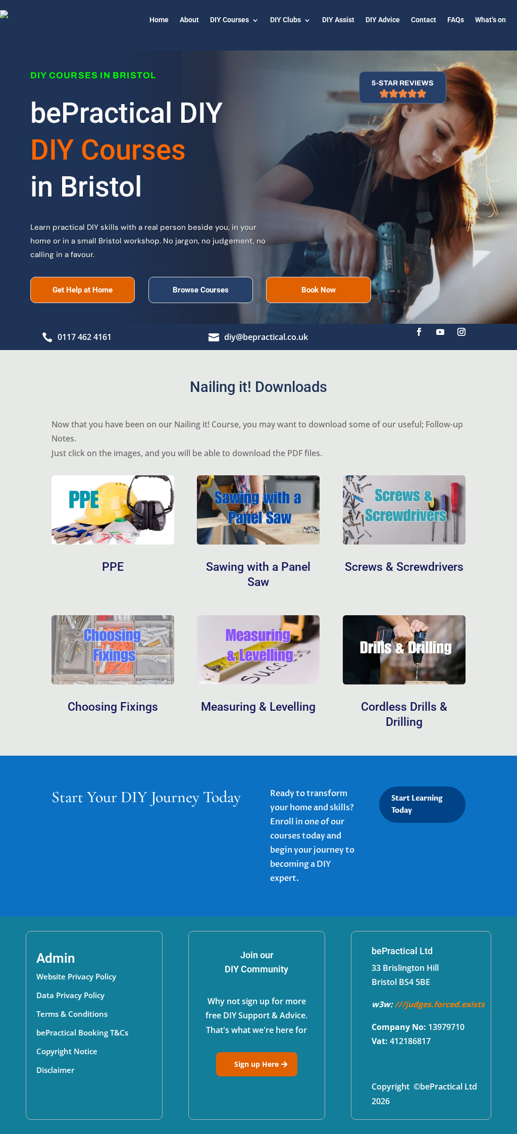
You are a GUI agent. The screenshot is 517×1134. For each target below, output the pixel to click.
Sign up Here (256, 1064)
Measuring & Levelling (258, 707)
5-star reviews (403, 83)
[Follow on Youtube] (440, 332)
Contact (423, 20)
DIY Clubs (285, 20)
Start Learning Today (417, 804)
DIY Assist (338, 20)
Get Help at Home (83, 289)
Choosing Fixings (113, 707)
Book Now (318, 289)
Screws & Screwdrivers (404, 567)
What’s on (490, 20)
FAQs (455, 20)
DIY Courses (229, 20)
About (189, 20)
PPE (113, 567)
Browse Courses (201, 289)
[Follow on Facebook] (419, 332)
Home (159, 20)
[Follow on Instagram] (461, 332)
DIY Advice (383, 20)
